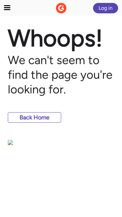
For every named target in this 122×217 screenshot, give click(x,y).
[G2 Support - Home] (61, 8)
